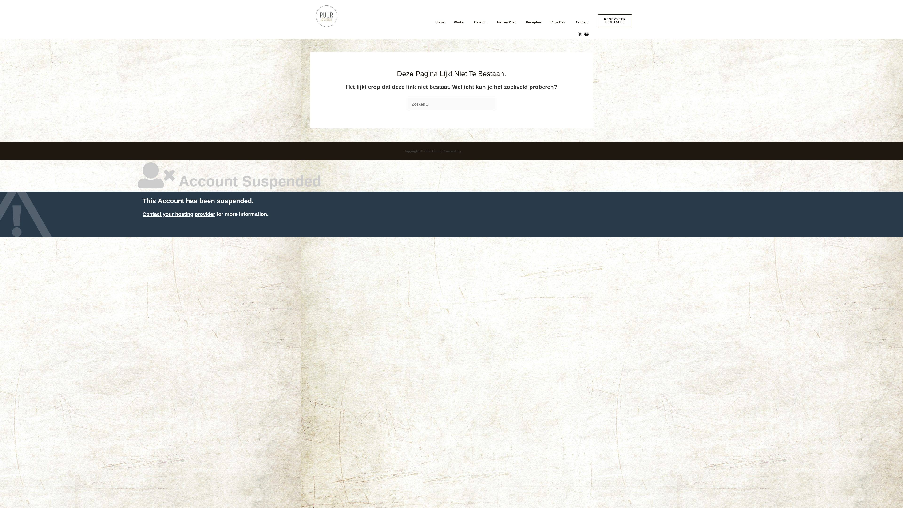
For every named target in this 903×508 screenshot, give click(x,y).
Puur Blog (558, 22)
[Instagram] (586, 34)
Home (439, 22)
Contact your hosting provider (179, 214)
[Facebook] (580, 34)
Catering (481, 22)
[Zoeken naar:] (451, 104)
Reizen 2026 (506, 22)
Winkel (459, 22)
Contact (582, 22)
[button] (615, 20)
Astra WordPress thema (481, 151)
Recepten (533, 22)
